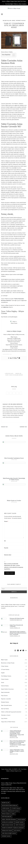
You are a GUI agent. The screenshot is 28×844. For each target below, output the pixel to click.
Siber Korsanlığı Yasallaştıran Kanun (14, 458)
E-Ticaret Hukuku (5, 669)
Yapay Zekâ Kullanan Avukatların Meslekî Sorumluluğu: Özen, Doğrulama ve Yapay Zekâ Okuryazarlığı (17, 733)
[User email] (19, 358)
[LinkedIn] (7, 419)
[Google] (15, 358)
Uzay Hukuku (4, 718)
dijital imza (9, 364)
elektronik (5, 366)
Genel (13, 20)
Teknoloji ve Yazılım (5, 715)
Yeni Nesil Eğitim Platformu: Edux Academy (15, 4)
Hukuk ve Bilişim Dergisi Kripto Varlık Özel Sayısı (14, 1)
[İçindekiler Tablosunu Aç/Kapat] (13, 55)
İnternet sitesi (7, 554)
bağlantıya (5, 307)
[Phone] (17, 358)
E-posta (6, 547)
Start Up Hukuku (5, 708)
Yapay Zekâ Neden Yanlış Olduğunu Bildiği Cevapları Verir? (17, 751)
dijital (3, 364)
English (3, 672)
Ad (5, 540)
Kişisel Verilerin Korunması (7, 689)
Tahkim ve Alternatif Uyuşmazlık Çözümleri (11, 711)
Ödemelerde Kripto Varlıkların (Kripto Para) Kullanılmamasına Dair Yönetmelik (18, 633)
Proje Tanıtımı (4, 695)
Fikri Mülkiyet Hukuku (6, 676)
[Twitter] (9, 419)
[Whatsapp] (8, 358)
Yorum (6, 521)
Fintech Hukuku (5, 679)
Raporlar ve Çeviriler (6, 698)
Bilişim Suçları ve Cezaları (14, 500)
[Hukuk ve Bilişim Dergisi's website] (3, 419)
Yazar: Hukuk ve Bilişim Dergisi (14, 375)
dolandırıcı (17, 364)
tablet (11, 369)
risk (7, 369)
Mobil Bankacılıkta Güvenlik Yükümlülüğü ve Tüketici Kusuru (14, 479)
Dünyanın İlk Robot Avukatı (17, 618)
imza (3, 369)
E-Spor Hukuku (4, 666)
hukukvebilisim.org (7, 354)
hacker (21, 366)
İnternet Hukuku (21, 20)
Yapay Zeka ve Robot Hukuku (8, 721)
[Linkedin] (11, 358)
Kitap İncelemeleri (5, 692)
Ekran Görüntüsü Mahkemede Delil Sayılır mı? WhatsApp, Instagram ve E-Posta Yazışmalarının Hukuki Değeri (18, 742)
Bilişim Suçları (7, 20)
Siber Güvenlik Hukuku (6, 705)
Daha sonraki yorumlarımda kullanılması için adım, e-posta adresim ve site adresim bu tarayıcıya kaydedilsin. (13, 566)
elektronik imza (14, 366)
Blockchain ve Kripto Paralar (7, 662)
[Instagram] (13, 358)
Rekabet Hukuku (5, 702)
